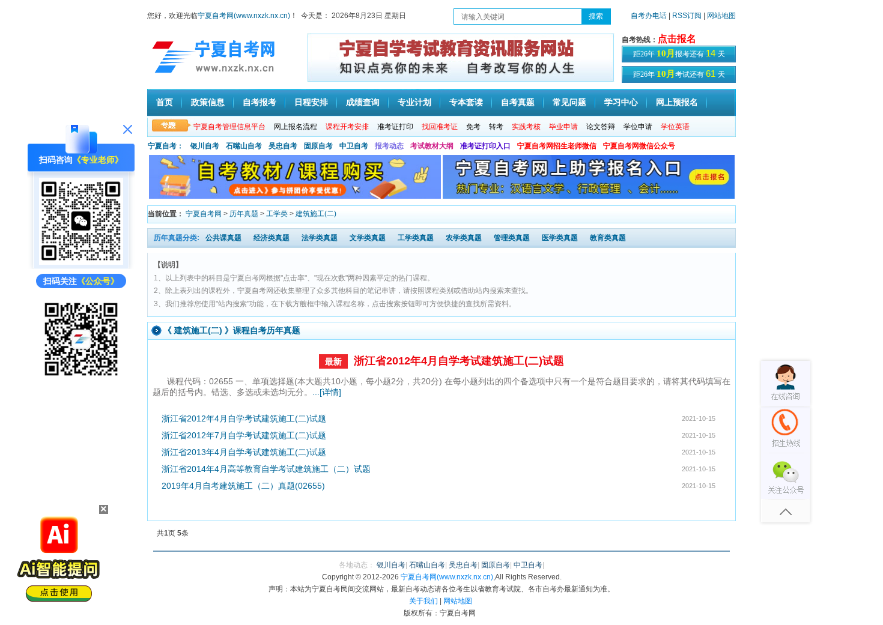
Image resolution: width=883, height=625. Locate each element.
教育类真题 (608, 238)
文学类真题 (368, 238)
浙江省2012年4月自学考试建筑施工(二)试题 (459, 361)
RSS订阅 (687, 15)
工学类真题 (416, 238)
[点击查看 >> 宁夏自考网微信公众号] (81, 378)
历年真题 (243, 214)
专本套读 (466, 102)
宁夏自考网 (204, 214)
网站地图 (721, 15)
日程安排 (311, 102)
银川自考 (204, 146)
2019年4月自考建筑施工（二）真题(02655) (243, 486)
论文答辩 (600, 126)
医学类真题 (560, 238)
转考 (496, 126)
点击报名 (677, 39)
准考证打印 (395, 126)
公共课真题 (223, 238)
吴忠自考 (283, 146)
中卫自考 (353, 146)
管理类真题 (512, 238)
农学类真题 (464, 238)
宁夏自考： (166, 146)
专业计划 (414, 102)
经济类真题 (271, 238)
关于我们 (423, 601)
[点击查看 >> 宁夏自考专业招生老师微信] (81, 262)
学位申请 (638, 126)
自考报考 (259, 102)
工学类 (277, 214)
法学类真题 (320, 238)
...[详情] (326, 392)
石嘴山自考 (244, 146)
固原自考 (318, 146)
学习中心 (621, 102)
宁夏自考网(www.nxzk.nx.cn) (244, 15)
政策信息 (208, 102)
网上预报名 (677, 102)
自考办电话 (649, 15)
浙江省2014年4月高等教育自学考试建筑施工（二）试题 (266, 469)
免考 (473, 126)
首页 (164, 102)
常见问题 (569, 102)
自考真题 (518, 102)
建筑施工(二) (316, 214)
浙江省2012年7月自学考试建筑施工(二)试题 (244, 435)
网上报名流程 (295, 126)
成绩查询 (363, 102)
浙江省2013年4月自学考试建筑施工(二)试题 (244, 452)
